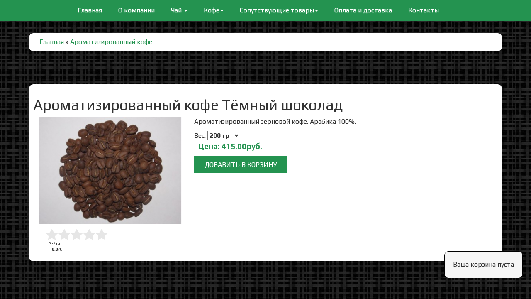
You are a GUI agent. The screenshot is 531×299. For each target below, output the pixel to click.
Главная (90, 10)
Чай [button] (177, 10)
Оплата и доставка (363, 10)
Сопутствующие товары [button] (277, 10)
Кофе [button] (211, 10)
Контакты (423, 10)
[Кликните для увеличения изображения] (110, 170)
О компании (136, 10)
